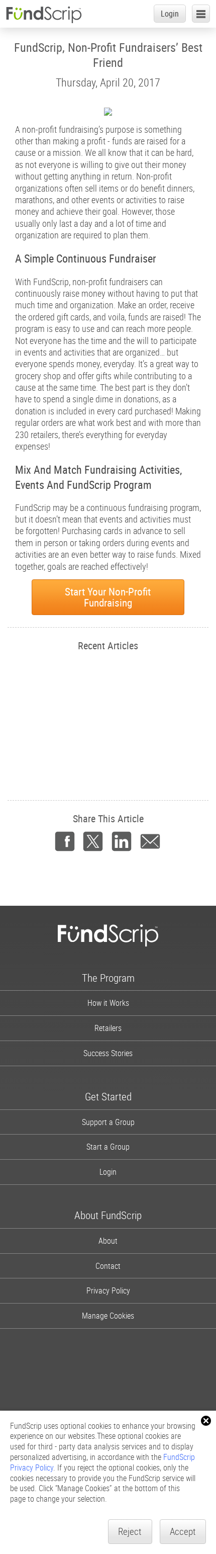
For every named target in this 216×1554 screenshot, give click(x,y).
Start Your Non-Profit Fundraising (108, 597)
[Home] (43, 15)
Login (170, 13)
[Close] (206, 1421)
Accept (183, 1531)
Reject (130, 1531)
